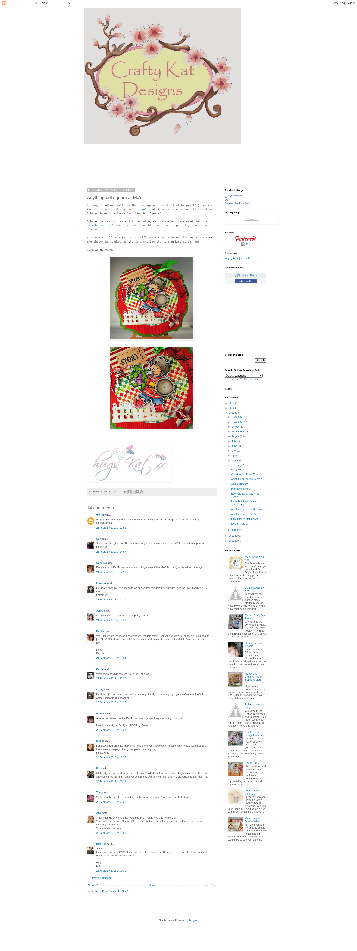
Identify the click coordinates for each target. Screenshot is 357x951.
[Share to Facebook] (137, 492)
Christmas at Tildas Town (245, 474)
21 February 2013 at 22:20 (111, 678)
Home (152, 885)
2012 (232, 535)
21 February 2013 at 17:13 (111, 620)
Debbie (100, 631)
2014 (232, 408)
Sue (98, 538)
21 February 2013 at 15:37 (111, 599)
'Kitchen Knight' (100, 225)
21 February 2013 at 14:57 (111, 551)
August (236, 436)
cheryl (100, 514)
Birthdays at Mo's (240, 488)
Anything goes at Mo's (243, 514)
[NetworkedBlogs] (246, 275)
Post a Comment (101, 877)
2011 (232, 540)
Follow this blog (245, 281)
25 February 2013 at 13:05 (111, 832)
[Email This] (126, 492)
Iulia (98, 741)
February (237, 465)
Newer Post (94, 885)
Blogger (193, 920)
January (236, 529)
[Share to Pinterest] (141, 492)
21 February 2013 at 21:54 (111, 658)
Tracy (99, 792)
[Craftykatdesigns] (226, 199)
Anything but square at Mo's (246, 479)
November (238, 421)
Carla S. (101, 562)
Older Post (209, 885)
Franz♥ (100, 713)
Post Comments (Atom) (115, 891)
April (234, 455)
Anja (99, 813)
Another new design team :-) (253, 734)
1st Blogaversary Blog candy (254, 589)
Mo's (145, 209)
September (238, 431)
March (235, 460)
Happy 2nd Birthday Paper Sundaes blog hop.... (253, 678)
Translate (252, 379)
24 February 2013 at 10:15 (111, 757)
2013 (232, 412)
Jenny (100, 610)
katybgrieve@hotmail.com (239, 258)
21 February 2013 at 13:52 (111, 527)
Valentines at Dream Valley (252, 820)
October (236, 426)
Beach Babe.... (253, 763)
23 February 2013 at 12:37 (111, 729)
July (234, 441)
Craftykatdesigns (233, 195)
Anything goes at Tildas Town (247, 509)
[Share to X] (133, 492)
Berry (100, 669)
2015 (232, 403)
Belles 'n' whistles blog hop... (255, 706)
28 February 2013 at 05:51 (111, 870)
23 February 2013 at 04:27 (111, 702)
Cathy (99, 689)
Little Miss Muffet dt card (244, 519)
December (238, 417)
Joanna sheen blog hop (253, 792)
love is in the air (240, 523)
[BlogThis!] (129, 492)
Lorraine (101, 583)
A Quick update (239, 484)
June (235, 446)
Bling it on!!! (237, 469)
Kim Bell (101, 844)
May (234, 450)
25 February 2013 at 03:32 (111, 802)
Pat (98, 768)
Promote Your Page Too (237, 203)
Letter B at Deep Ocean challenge (244, 503)
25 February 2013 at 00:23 (111, 781)
